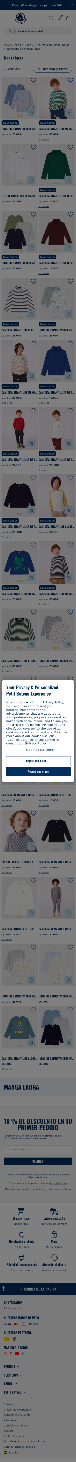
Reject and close (36, 761)
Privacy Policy (36, 743)
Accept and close (38, 772)
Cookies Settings (40, 750)
